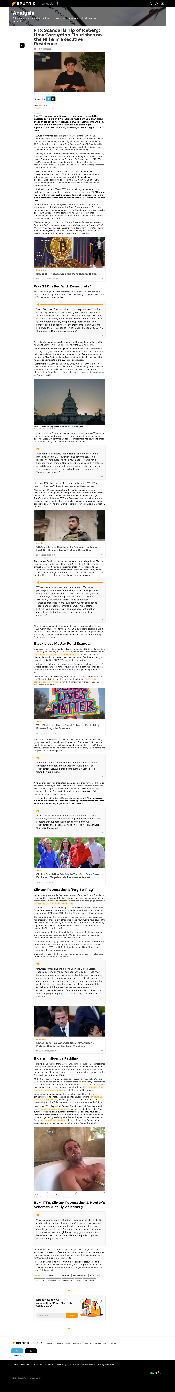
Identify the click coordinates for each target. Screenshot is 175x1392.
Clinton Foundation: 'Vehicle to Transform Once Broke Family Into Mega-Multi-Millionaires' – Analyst (68, 876)
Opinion (50, 1276)
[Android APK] (155, 1373)
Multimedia (113, 1343)
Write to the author (49, 108)
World (39, 721)
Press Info (25, 1365)
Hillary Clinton (39, 1280)
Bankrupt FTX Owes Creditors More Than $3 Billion (66, 273)
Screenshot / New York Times (45, 94)
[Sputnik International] (24, 6)
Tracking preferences (106, 1365)
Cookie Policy (61, 1365)
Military (87, 1343)
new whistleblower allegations (53, 1109)
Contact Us (49, 1365)
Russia (39, 543)
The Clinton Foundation (80, 1276)
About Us (14, 1365)
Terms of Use (37, 1365)
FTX (57, 1276)
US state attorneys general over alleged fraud (56, 654)
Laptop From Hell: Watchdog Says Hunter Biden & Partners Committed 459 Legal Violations (65, 1044)
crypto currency (68, 1280)
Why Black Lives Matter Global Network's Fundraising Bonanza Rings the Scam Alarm (67, 727)
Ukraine (78, 1280)
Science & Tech (99, 1343)
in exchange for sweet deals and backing (54, 903)
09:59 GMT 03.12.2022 (42, 49)
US (44, 1276)
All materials (37, 108)
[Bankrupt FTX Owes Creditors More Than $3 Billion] (69, 252)
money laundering (89, 1280)
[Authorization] (150, 3)
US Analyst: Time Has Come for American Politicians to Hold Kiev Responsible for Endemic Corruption (68, 548)
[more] (101, 278)
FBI (98, 1276)
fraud (92, 1276)
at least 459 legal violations (54, 1120)
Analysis (37, 1276)
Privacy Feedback (88, 1365)
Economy (41, 270)
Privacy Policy (74, 1365)
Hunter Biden (65, 1276)
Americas (41, 1039)
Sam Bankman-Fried (53, 1280)
